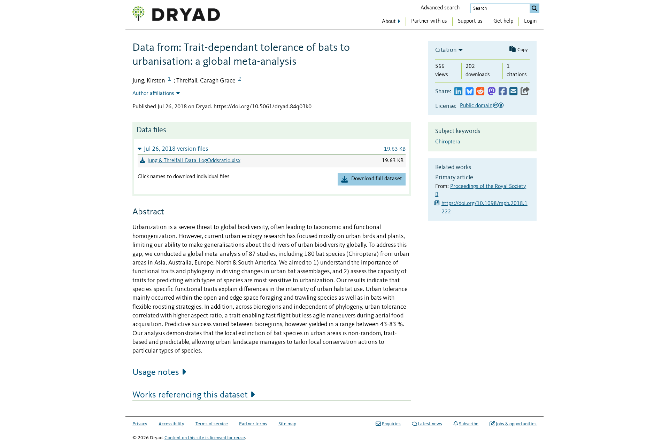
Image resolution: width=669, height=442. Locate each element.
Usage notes (155, 372)
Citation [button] (446, 50)
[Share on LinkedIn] (458, 92)
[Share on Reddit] (480, 92)
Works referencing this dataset (190, 395)
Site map (287, 423)
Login (530, 21)
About (389, 21)
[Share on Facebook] (503, 92)
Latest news (430, 423)
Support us (470, 21)
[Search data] (534, 8)
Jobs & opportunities (516, 423)
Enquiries (391, 423)
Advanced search (440, 8)
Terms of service (211, 423)
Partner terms (253, 423)
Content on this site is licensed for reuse (204, 437)
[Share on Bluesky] (470, 92)
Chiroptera (447, 142)
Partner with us (429, 21)
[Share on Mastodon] (491, 92)
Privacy (139, 423)
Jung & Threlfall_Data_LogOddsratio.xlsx (193, 161)
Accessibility (171, 423)
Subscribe (468, 423)
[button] (272, 148)
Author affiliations (153, 93)
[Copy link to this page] (525, 91)
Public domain (476, 106)
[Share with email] (513, 92)
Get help (503, 21)
